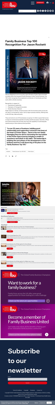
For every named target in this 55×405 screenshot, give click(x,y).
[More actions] (49, 37)
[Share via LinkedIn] (12, 156)
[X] (43, 11)
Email (9, 376)
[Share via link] (15, 156)
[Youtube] (48, 11)
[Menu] (32, 3)
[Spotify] (50, 11)
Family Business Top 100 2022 (19, 151)
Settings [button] (36, 402)
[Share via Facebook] (6, 156)
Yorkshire (8, 151)
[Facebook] (40, 11)
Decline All (42, 402)
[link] (53, 3)
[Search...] (34, 11)
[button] (12, 222)
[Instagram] (38, 11)
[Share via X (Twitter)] (9, 156)
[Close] (53, 403)
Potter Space (31, 151)
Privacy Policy (25, 403)
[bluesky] (53, 11)
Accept (49, 402)
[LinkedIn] (45, 11)
